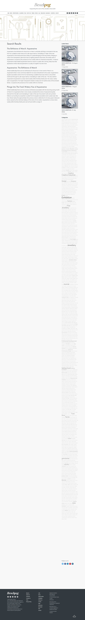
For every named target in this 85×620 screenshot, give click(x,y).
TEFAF (72, 385)
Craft (62, 171)
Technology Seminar (71, 399)
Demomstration (66, 179)
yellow (76, 514)
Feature (66, 202)
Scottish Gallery (71, 366)
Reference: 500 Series (73, 348)
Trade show (67, 415)
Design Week (69, 181)
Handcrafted (63, 229)
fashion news (64, 452)
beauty (77, 428)
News (76, 324)
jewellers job (75, 467)
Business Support (69, 147)
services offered (74, 498)
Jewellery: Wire (75, 278)
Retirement (74, 358)
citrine (72, 437)
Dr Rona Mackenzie (74, 185)
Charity (69, 161)
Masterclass (63, 308)
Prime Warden (64, 339)
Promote (68, 343)
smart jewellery (66, 501)
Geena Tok (76, 212)
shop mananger (68, 500)
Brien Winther (69, 146)
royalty (64, 497)
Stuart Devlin (74, 381)
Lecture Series (69, 291)
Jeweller (73, 243)
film (62, 454)
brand (62, 434)
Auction (63, 137)
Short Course (64, 372)
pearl (62, 493)
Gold (76, 216)
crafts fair (70, 441)
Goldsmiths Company (65, 219)
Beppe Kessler (74, 143)
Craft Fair (69, 171)
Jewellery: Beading (68, 275)
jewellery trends (65, 476)
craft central (75, 440)
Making (70, 301)
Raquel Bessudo (73, 345)
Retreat (63, 359)
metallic (65, 484)
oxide (72, 490)
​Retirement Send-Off (72, 516)
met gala (63, 484)
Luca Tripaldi (76, 297)
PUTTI (73, 332)
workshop (70, 514)
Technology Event (74, 398)
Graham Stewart (72, 222)
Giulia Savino (74, 215)
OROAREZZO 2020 (64, 328)
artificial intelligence (64, 428)
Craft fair (76, 171)
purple (75, 494)
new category (64, 487)
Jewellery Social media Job (72, 261)
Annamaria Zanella (71, 129)
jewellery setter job (64, 474)
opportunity (63, 490)
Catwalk (67, 160)
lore (75, 480)
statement (66, 503)
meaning (69, 483)
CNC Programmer (72, 156)
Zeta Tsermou (75, 424)
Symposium (63, 385)
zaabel (66, 516)
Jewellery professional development (70, 271)
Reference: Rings (64, 356)
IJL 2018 (69, 239)
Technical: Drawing (69, 388)
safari (68, 497)
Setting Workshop (74, 371)
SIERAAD (71, 362)
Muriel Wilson (64, 318)
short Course (72, 500)
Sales (70, 365)
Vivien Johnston (74, 420)
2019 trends (74, 119)
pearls (64, 493)
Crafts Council (66, 173)
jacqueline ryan (64, 467)
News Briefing (64, 325)
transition (63, 510)
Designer (73, 181)
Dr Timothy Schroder (65, 187)
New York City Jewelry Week (71, 324)
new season (67, 487)
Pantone (63, 334)
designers (75, 444)
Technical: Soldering (65, 396)
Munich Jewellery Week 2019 (72, 317)
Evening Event (68, 194)
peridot (67, 493)
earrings (70, 447)
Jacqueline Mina (69, 243)
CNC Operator (67, 156)
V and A (64, 418)
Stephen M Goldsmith (65, 381)
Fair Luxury (72, 199)
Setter (70, 371)
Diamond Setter (69, 182)
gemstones (65, 458)
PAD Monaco (69, 332)
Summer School (66, 382)
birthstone (66, 431)
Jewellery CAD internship (69, 251)
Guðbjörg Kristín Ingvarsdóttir (73, 225)
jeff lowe (67, 467)
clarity (74, 437)
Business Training (74, 147)
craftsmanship (73, 441)
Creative (71, 173)
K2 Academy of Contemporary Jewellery (70, 287)
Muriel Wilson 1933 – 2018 (70, 318)
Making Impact (73, 301)
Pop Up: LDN (76, 338)
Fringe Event (69, 209)
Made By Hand (69, 300)
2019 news (69, 119)
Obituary (68, 328)
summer (63, 504)
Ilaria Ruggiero (73, 239)
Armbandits (63, 133)
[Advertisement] (70, 539)
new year (71, 487)
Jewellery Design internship (66, 254)
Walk (77, 420)
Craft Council (65, 171)
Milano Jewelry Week (68, 314)
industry (66, 464)
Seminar (63, 371)
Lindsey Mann (73, 291)
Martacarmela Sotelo (75, 307)
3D (70, 120)
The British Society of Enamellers (69, 402)
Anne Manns (76, 129)
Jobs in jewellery (67, 282)
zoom (68, 516)
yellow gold (63, 516)
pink (68, 493)
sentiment (67, 498)
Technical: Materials (65, 392)
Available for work (64, 139)
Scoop (64, 366)
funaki (77, 455)
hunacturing (76, 463)
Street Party (70, 381)
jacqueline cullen (73, 466)
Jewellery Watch (64, 247)
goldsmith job (73, 460)
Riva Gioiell (68, 359)
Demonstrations (70, 179)
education (75, 447)
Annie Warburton (71, 130)
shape (63, 500)
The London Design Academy (71, 406)
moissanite (74, 484)
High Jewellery (67, 233)
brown (69, 434)
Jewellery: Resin (64, 278)
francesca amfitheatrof (69, 455)
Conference (64, 167)
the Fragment (66, 119)
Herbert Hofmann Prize (67, 232)
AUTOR (76, 120)
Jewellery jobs (69, 247)
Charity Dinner (72, 161)
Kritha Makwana (66, 290)
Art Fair (66, 133)
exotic (65, 451)
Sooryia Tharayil (68, 378)
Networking (63, 322)
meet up (75, 483)
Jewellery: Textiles (69, 278)
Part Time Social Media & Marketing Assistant (71, 335)
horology (72, 463)
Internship (76, 242)
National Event (74, 321)
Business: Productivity (70, 151)
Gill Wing (71, 215)
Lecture (65, 291)
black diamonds (74, 431)
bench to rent (64, 430)
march (67, 483)
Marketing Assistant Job (68, 307)
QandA (63, 345)
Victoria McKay (69, 420)
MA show (74, 298)
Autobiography (74, 137)
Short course (70, 372)
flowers (64, 455)
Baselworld (69, 140)
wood (68, 514)
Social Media (67, 375)
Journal (66, 284)
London (70, 294)
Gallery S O (72, 212)
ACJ (74, 120)
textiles (66, 507)
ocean (65, 488)
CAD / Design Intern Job (70, 154)
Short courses (74, 372)
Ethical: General (67, 192)
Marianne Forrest (72, 304)
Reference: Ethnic (64, 352)
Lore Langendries (71, 297)
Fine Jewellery (66, 207)
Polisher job (71, 338)
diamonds (63, 447)
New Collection (68, 322)
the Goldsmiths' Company (71, 507)
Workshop (63, 424)
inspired (67, 466)
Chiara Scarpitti (69, 163)
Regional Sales (69, 356)
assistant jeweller (70, 428)
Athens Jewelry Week (65, 136)
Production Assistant (69, 339)
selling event (63, 498)
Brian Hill (65, 146)
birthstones (69, 431)
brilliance (67, 434)
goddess (65, 460)
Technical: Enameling (69, 389)
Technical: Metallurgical (72, 392)
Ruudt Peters (68, 362)
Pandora (76, 332)
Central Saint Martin (64, 161)
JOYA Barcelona (64, 243)
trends (66, 510)
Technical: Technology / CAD (67, 398)
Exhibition (67, 197)
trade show (72, 509)
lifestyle (64, 480)
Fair (70, 199)
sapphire (70, 497)
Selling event (75, 369)
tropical (69, 510)
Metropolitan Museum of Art (66, 311)
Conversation (63, 170)
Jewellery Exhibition (64, 257)
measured (72, 483)
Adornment (71, 123)
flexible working (74, 454)
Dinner (66, 184)
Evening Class (64, 194)
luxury (69, 481)
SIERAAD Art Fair (75, 362)
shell (64, 500)
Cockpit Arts (75, 164)
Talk (74, 385)
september (70, 498)
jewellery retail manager (72, 473)
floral (62, 455)
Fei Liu (68, 202)
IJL (66, 239)
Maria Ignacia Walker (67, 304)
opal (74, 488)
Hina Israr (71, 233)
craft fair (63, 441)
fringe (73, 455)
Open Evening (73, 331)
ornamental (69, 490)
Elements (66, 188)
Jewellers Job (65, 245)
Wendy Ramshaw (68, 421)
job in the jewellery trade (73, 477)
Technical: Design (68, 386)
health (75, 461)
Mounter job (73, 315)
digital (65, 447)
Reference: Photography (71, 355)
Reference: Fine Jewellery (71, 352)
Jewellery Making (65, 258)
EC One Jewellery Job (71, 187)
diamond (63, 445)
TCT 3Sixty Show (68, 385)
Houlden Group (64, 239)
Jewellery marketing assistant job (69, 268)
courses (71, 440)
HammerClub (75, 226)
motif (77, 484)
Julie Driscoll (76, 284)
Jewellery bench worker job (67, 265)
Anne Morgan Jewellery (65, 130)
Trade (74, 412)
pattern (77, 491)
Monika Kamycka (66, 315)
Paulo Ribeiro (64, 338)
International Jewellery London (69, 242)
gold (67, 460)
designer (72, 444)
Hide (64, 233)
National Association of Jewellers (66, 321)
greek (71, 461)
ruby (66, 497)
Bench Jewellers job (69, 143)
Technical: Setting (67, 395)
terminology (63, 507)
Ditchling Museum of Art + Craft (72, 184)
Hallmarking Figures (64, 226)
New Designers (64, 324)
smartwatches (71, 501)
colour (69, 438)
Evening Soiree (72, 194)
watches (63, 513)
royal (62, 497)
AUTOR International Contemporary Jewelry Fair (69, 122)
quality (77, 494)
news (73, 487)
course (68, 440)
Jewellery (71, 245)
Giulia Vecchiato (64, 216)
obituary (63, 488)
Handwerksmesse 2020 (68, 229)
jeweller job (71, 467)
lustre (66, 481)
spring (63, 503)
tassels (71, 506)
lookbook (67, 480)
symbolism (64, 506)
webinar (68, 513)
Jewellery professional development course (68, 272)
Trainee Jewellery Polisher (73, 415)
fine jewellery (65, 454)
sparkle (75, 501)
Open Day (69, 331)
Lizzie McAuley (66, 294)
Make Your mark (74, 300)
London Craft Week (74, 294)
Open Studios (64, 332)
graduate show (68, 461)
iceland (63, 464)
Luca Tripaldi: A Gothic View (66, 298)
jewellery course (72, 470)
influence (71, 464)
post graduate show (72, 493)
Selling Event (66, 368)
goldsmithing (63, 461)
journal (69, 478)
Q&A (75, 343)
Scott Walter (67, 366)
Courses (70, 170)
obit (75, 487)
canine (76, 434)
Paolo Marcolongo (67, 334)
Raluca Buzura (68, 345)
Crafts (62, 173)
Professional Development (66, 342)
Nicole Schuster (75, 325)
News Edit (68, 325)
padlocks (74, 490)
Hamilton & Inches (70, 226)
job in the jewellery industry (66, 477)
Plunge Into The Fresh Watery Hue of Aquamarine (27, 87)
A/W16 (72, 120)
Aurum (65, 137)
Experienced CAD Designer (66, 199)
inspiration (64, 466)
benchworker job (68, 430)
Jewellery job (73, 265)
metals (69, 484)
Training (63, 417)
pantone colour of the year (68, 491)
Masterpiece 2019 (72, 308)
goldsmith (69, 460)
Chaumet (65, 163)
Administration (67, 123)
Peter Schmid (68, 338)
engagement (69, 448)
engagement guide (74, 448)
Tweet (71, 417)
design (70, 444)
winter (66, 514)
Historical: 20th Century (65, 236)
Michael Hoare (72, 311)
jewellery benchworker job (65, 470)
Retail (72, 358)
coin (63, 438)
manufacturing (64, 483)
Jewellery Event (75, 255)
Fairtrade (66, 201)
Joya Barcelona (72, 284)
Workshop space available (69, 424)
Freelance (65, 209)
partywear (73, 491)
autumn (74, 428)
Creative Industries (69, 175)
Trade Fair (65, 413)
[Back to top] (74, 617)
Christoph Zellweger (67, 164)
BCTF (72, 139)
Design (64, 181)
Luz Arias (71, 298)
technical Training (74, 506)
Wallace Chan (64, 421)
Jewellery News (73, 260)
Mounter (70, 315)
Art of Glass (69, 133)
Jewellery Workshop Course (68, 264)
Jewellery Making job (72, 258)
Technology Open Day (65, 399)
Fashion (69, 201)
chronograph (63, 437)
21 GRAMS (65, 120)
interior (70, 466)
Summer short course (72, 382)
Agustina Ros (75, 123)
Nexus (71, 325)
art (75, 427)
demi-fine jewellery (65, 444)
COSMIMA (70, 157)
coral (66, 440)
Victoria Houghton (64, 420)
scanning (73, 497)
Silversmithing (69, 374)
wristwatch (73, 514)
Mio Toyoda (73, 314)
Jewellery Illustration (71, 257)
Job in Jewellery (72, 279)
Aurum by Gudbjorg (69, 137)
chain (68, 435)
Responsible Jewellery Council (66, 358)
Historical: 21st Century (72, 236)
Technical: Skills (74, 395)
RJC (65, 345)
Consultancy (76, 167)
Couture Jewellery (75, 170)
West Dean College (74, 421)
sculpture (76, 497)
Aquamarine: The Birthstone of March (22, 67)
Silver (63, 374)
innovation (73, 464)
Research (73, 356)
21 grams (68, 120)
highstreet (67, 463)
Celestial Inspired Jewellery (73, 160)
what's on (63, 514)
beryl (72, 430)
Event (63, 195)
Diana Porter (63, 184)
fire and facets (70, 454)
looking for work (71, 480)
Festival (68, 204)
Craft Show (73, 171)
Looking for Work (65, 297)
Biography (67, 144)
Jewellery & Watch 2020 (66, 248)
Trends (67, 417)
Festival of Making (72, 204)
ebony (72, 447)
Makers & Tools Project (65, 301)
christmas (72, 435)
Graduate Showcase (67, 222)
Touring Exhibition (70, 412)
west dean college (75, 513)
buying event (72, 434)
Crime (77, 175)
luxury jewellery (72, 481)
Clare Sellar (72, 164)
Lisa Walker (66, 293)
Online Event (66, 331)
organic (66, 490)
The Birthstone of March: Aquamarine (22, 48)
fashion (68, 451)
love (64, 481)
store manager (70, 503)
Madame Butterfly (64, 300)
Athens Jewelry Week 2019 (72, 136)
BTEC (74, 139)
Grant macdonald (67, 223)
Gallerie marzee (64, 212)
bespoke (74, 430)
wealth (66, 513)
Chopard (72, 163)
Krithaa (70, 290)
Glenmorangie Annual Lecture (70, 216)
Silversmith (65, 374)
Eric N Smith (63, 191)
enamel (66, 448)
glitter (62, 460)
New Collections (74, 322)
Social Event (63, 375)
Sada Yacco (68, 365)
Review (65, 359)
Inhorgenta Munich (68, 240)
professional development (69, 494)
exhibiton (63, 451)
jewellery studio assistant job (72, 474)
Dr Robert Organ (68, 185)
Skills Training (74, 374)
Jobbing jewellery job (71, 281)
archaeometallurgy (68, 427)
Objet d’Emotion (73, 328)
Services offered (67, 371)
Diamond (65, 182)
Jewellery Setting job (65, 261)
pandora (63, 491)
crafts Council (66, 441)
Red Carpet (67, 348)
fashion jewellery (73, 451)
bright (64, 434)
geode (71, 458)
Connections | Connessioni (70, 167)
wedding (70, 513)
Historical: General (65, 237)
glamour (76, 458)
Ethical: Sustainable (73, 192)
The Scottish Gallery (69, 409)
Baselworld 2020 (73, 140)
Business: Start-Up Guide (72, 153)
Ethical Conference (70, 191)
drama (68, 447)
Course (67, 170)
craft (73, 440)
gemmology (69, 457)
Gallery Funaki (69, 212)
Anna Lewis (66, 129)
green (73, 461)
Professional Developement (69, 341)
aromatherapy (73, 427)
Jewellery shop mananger (70, 274)
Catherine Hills (64, 160)
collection (66, 438)
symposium (68, 506)
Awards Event (69, 139)
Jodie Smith (71, 282)
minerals (71, 484)
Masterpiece (67, 308)
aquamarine (63, 427)
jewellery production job (65, 473)
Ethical (67, 191)
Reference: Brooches (65, 349)
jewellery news (73, 471)
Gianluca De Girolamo (66, 215)
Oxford (63, 119)
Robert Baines (72, 359)
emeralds (63, 448)
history (70, 463)
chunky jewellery (68, 437)
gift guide (73, 458)
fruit (75, 455)
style (74, 503)
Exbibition (66, 195)
